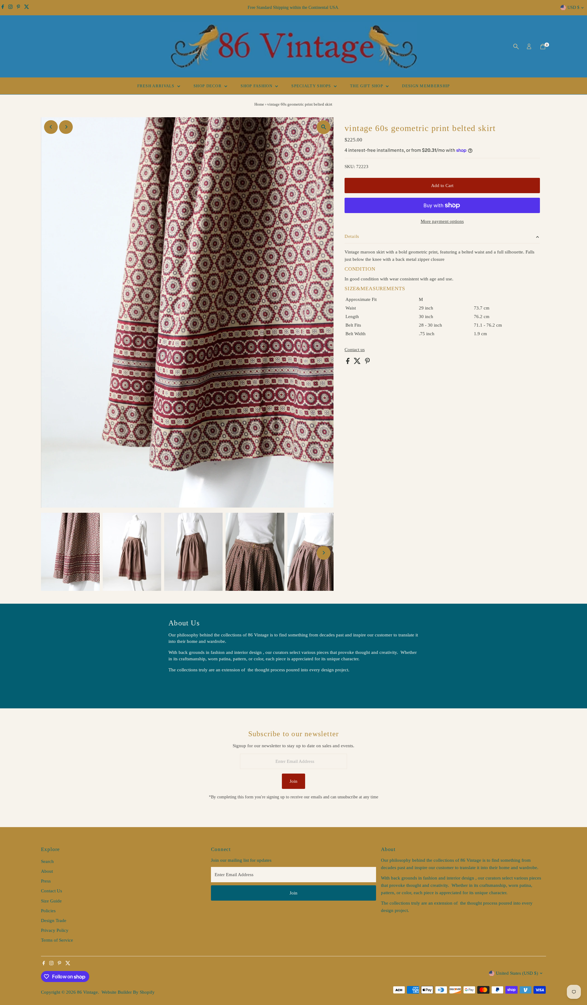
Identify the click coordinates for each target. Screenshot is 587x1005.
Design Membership (426, 86)
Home (259, 104)
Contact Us (51, 890)
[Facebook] (3, 7)
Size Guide (51, 900)
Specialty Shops (311, 86)
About (47, 871)
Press (46, 881)
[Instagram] (10, 7)
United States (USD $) (517, 973)
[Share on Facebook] (348, 362)
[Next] (66, 127)
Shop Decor (208, 86)
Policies (48, 910)
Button (181, 685)
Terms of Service (57, 940)
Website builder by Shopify (128, 992)
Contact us (355, 349)
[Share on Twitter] (358, 362)
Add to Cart (442, 185)
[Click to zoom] (323, 127)
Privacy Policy (54, 930)
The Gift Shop (367, 86)
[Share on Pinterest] (367, 362)
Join (293, 781)
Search (47, 861)
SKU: (350, 166)
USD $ (573, 7)
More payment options (442, 221)
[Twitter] (27, 7)
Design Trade (53, 920)
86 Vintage (87, 992)
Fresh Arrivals (156, 86)
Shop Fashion (257, 86)
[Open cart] (543, 46)
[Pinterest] (18, 7)
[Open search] (516, 46)
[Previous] (51, 127)
